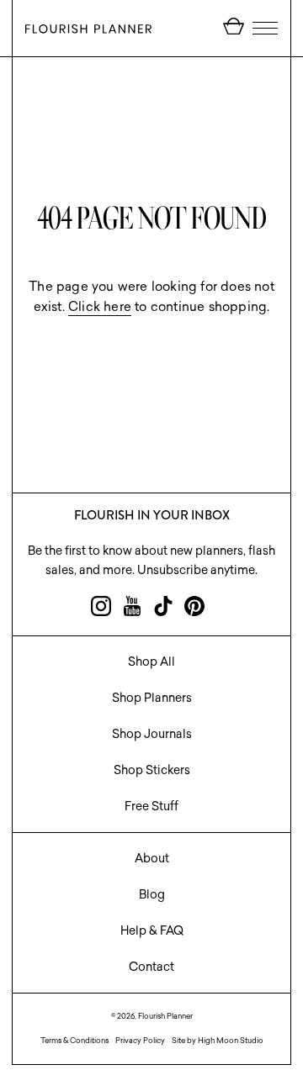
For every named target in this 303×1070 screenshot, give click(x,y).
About (152, 858)
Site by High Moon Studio (217, 1040)
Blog (152, 894)
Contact (151, 966)
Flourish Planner (165, 1015)
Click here (99, 306)
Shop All (151, 661)
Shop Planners (152, 697)
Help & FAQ (151, 930)
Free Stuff (151, 806)
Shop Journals (152, 733)
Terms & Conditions (74, 1040)
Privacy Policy (140, 1040)
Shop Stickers (152, 770)
